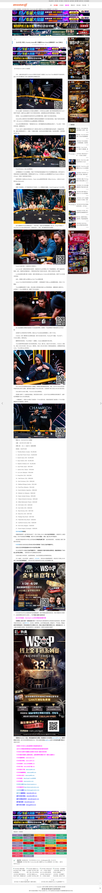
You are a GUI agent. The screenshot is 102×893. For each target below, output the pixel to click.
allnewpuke (45, 860)
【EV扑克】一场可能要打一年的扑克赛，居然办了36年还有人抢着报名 (59, 876)
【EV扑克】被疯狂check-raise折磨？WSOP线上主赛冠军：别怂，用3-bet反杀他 (33, 876)
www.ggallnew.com (31, 804)
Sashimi (61, 842)
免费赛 (61, 848)
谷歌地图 (63, 886)
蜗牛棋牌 (77, 1)
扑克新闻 (61, 5)
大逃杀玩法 (39, 850)
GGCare (61, 840)
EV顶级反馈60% (50, 840)
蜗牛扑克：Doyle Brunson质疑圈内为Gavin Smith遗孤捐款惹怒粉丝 (82, 168)
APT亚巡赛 (28, 835)
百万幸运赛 (50, 853)
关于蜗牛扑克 (66, 1)
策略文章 (73, 5)
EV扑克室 (50, 837)
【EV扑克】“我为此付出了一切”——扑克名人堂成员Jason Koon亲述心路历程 (46, 876)
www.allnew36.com (31, 793)
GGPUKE (28, 842)
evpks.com (50, 835)
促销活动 (39, 848)
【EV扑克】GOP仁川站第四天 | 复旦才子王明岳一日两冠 (82, 199)
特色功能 (78, 5)
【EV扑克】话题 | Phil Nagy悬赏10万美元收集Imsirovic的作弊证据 (82, 180)
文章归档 (56, 1)
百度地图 (59, 886)
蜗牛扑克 (81, 1)
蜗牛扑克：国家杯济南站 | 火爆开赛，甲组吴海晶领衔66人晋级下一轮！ (82, 218)
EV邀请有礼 (39, 840)
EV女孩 (61, 835)
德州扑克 (27, 623)
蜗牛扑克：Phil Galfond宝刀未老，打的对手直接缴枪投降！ (82, 136)
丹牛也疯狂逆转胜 (17, 848)
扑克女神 (37, 558)
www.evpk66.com (30, 769)
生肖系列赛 (39, 853)
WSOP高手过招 (61, 845)
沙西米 (28, 853)
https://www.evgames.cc (30, 784)
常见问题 (84, 5)
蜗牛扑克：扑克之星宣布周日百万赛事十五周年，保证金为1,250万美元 (82, 130)
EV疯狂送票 (17, 840)
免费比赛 (50, 848)
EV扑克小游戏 (20, 784)
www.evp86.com (23, 68)
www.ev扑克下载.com (29, 766)
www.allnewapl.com (29, 802)
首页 (51, 5)
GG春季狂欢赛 (50, 842)
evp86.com (47, 740)
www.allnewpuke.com (33, 799)
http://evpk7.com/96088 (31, 618)
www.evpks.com (30, 757)
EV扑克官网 (86, 1)
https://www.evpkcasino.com (31, 787)
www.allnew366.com (32, 796)
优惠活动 (28, 848)
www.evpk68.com (29, 775)
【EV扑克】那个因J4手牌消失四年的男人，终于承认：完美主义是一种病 (82, 206)
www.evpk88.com (31, 772)
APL (17, 835)
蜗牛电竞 (72, 1)
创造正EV (28, 850)
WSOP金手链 (19, 531)
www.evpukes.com (28, 781)
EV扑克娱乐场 (39, 837)
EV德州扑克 (17, 837)
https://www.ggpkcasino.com (31, 790)
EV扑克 (18, 544)
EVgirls (39, 835)
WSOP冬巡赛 (28, 845)
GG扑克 (18, 790)
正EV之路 (17, 853)
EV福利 (28, 840)
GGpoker (17, 842)
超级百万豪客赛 (28, 855)
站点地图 (55, 886)
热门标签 (61, 1)
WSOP (17, 845)
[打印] (45, 44)
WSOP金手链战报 (50, 845)
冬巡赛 (17, 850)
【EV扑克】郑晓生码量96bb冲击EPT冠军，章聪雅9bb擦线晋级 (19, 876)
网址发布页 (51, 1)
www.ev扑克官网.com (29, 763)
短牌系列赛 (61, 853)
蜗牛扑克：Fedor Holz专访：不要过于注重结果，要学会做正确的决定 (82, 149)
